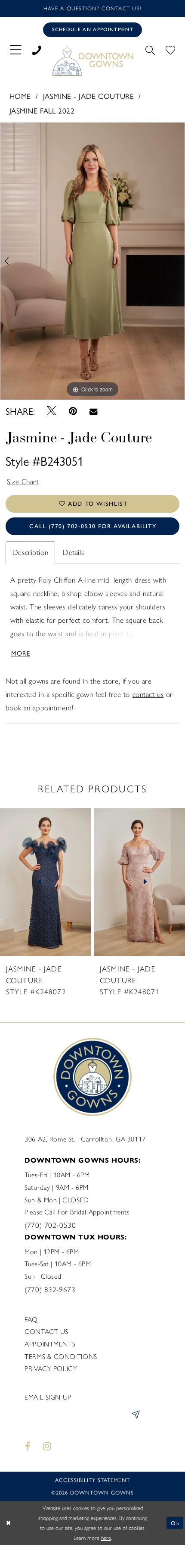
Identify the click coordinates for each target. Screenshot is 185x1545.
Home (20, 95)
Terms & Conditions (61, 1357)
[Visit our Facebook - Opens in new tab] (28, 1446)
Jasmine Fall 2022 (42, 110)
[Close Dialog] (8, 1523)
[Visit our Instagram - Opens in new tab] (47, 1446)
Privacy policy (51, 1369)
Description (30, 552)
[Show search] (150, 49)
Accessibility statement (92, 1480)
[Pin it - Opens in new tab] (72, 411)
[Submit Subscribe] (134, 1416)
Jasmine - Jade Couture (88, 95)
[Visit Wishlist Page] (170, 49)
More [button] (20, 652)
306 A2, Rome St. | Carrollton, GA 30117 (85, 1139)
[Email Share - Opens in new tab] (93, 411)
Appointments (50, 1344)
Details (73, 552)
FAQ (31, 1319)
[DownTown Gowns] (92, 60)
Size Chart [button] (23, 481)
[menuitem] (15, 49)
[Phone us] (37, 49)
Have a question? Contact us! (92, 8)
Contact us (46, 1331)
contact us (148, 694)
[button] (15, 49)
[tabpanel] (92, 261)
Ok (175, 1523)
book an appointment (39, 707)
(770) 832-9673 (50, 1289)
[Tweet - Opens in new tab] (51, 411)
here (106, 1538)
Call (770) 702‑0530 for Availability (92, 526)
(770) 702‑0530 (50, 1225)
